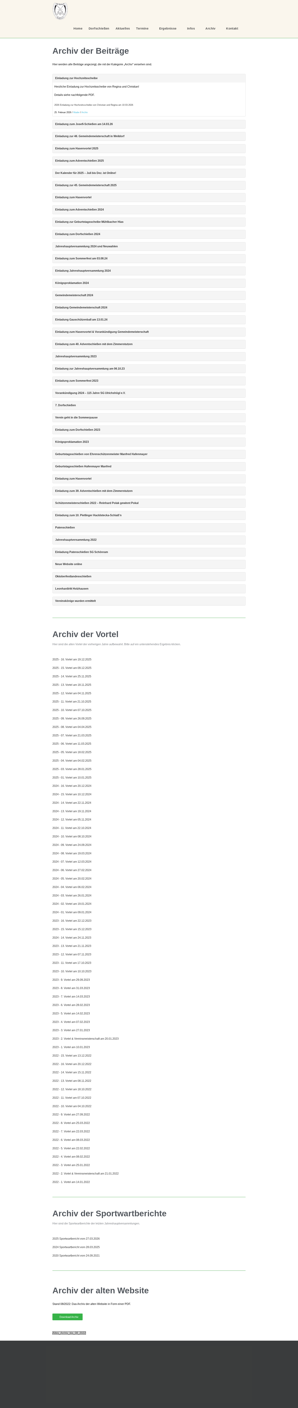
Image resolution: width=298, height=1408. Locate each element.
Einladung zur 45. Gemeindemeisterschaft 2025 (86, 185)
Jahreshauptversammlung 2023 (76, 356)
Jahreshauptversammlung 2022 (76, 539)
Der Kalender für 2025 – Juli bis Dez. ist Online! (85, 172)
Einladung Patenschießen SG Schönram (81, 552)
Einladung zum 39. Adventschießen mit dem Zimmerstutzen (94, 490)
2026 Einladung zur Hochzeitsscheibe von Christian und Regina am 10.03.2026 (93, 105)
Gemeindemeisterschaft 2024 (74, 295)
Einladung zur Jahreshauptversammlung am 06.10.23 (90, 368)
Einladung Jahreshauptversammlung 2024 (83, 270)
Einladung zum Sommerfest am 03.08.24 (81, 258)
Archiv (84, 112)
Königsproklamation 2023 (72, 441)
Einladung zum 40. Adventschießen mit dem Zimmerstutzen (94, 344)
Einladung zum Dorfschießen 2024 (77, 234)
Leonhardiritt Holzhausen (71, 588)
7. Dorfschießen (65, 405)
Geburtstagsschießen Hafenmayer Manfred (83, 466)
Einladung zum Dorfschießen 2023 (77, 429)
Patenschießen (65, 527)
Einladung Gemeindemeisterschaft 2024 (81, 307)
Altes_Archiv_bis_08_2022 (69, 1332)
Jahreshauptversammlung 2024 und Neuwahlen (86, 246)
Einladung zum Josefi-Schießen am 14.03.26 (84, 124)
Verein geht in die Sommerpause (76, 417)
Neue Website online (68, 564)
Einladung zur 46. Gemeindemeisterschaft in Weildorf (89, 136)
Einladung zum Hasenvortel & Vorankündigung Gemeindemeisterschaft (102, 331)
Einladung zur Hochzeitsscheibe (76, 78)
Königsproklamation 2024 (72, 282)
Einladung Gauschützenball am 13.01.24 (81, 319)
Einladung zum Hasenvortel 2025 (76, 148)
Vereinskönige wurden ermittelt (75, 600)
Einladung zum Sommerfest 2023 (76, 380)
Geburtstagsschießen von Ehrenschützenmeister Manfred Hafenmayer (101, 454)
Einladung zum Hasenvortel (73, 197)
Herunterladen (145, 105)
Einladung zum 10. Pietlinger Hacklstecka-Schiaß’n (88, 515)
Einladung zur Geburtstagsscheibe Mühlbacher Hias (89, 221)
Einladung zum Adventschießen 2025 (79, 160)
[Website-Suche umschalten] (245, 28)
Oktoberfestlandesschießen (73, 576)
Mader (76, 112)
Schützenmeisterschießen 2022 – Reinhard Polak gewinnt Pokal (96, 503)
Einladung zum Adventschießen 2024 (79, 209)
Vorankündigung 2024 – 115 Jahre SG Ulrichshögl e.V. (90, 393)
